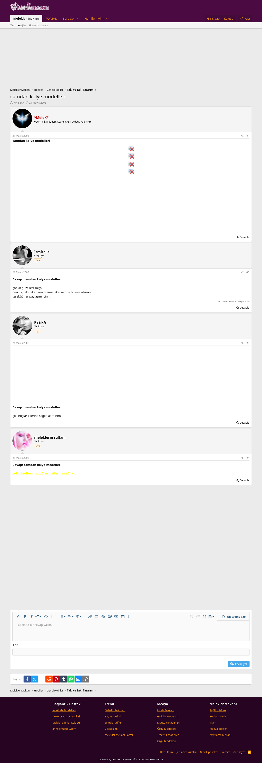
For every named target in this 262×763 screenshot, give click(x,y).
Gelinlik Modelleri (167, 716)
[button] (70, 18)
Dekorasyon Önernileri (66, 716)
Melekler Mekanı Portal (119, 735)
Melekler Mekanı (26, 18)
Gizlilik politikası (209, 752)
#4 (248, 458)
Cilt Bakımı (111, 729)
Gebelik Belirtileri (115, 710)
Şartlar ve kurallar (186, 752)
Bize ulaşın (166, 752)
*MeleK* (19, 102)
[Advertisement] (131, 59)
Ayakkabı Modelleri (64, 710)
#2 (248, 272)
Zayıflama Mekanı (220, 735)
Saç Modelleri (113, 716)
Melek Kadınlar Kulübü (66, 722)
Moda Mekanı (165, 710)
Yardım (226, 752)
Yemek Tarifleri (113, 722)
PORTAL (51, 18)
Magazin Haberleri (168, 722)
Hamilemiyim (94, 18)
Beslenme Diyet (219, 716)
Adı (14, 645)
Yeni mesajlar (18, 25)
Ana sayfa (239, 752)
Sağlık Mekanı (218, 710)
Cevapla (244, 237)
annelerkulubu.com (64, 729)
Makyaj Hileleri (218, 729)
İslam (213, 722)
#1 (248, 136)
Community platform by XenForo (131, 759)
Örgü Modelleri (166, 729)
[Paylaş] (242, 136)
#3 (248, 343)
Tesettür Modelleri (168, 735)
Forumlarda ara (38, 25)
